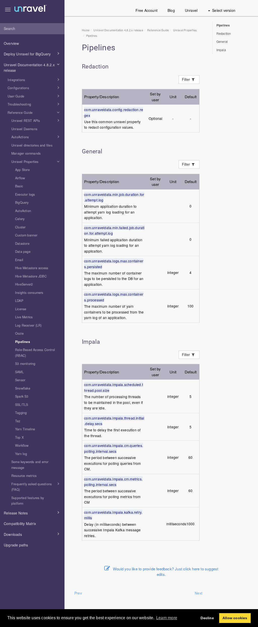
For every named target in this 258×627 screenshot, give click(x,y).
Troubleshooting (19, 104)
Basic (19, 186)
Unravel (191, 10)
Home (85, 30)
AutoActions (20, 137)
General (222, 41)
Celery (19, 219)
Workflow (22, 445)
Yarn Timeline (25, 429)
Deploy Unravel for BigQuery (27, 53)
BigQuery (22, 202)
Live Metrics (24, 317)
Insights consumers (29, 292)
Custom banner (26, 235)
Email (19, 260)
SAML (19, 372)
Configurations (18, 88)
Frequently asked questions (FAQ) (31, 487)
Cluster (20, 227)
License (20, 309)
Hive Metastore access (31, 268)
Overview (11, 43)
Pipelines (22, 341)
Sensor (20, 380)
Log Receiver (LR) (28, 325)
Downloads (13, 534)
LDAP (19, 300)
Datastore (22, 243)
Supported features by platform (27, 501)
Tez (17, 421)
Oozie (19, 333)
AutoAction (23, 210)
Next (198, 593)
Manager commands (26, 153)
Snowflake (22, 388)
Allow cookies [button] (234, 618)
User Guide (16, 96)
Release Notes (16, 512)
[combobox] (32, 28)
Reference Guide (20, 112)
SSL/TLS (21, 404)
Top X (19, 437)
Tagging (21, 412)
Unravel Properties (25, 161)
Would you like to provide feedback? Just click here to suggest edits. (165, 571)
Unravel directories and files (31, 145)
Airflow (20, 178)
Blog (171, 10)
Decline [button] (207, 618)
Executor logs (25, 194)
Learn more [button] (166, 618)
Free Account (146, 10)
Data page (22, 251)
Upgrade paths (16, 544)
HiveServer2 (24, 284)
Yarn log (21, 453)
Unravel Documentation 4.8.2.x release (29, 67)
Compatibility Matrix (20, 523)
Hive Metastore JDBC (31, 276)
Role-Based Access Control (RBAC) (35, 352)
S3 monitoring (25, 363)
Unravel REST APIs (25, 120)
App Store (22, 169)
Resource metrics (24, 475)
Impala (221, 50)
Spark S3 (21, 396)
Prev (78, 593)
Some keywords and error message (30, 465)
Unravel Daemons (24, 129)
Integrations (16, 80)
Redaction (223, 33)
